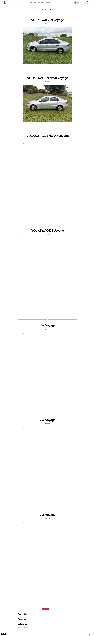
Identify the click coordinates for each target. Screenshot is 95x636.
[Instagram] (4, 634)
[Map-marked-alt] (6, 634)
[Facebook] (2, 634)
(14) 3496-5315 (76, 2)
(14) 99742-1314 (87, 3)
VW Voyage (47, 325)
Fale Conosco (47, 2)
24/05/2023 (48, 423)
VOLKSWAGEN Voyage (47, 20)
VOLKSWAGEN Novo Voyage (47, 78)
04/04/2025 (48, 139)
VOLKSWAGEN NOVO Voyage (47, 136)
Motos (31, 2)
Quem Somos (40, 2)
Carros (35, 2)
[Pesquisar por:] (29, 609)
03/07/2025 (48, 81)
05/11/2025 (48, 23)
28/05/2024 (48, 234)
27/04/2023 (48, 518)
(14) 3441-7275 (87, 2)
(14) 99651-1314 (76, 3)
